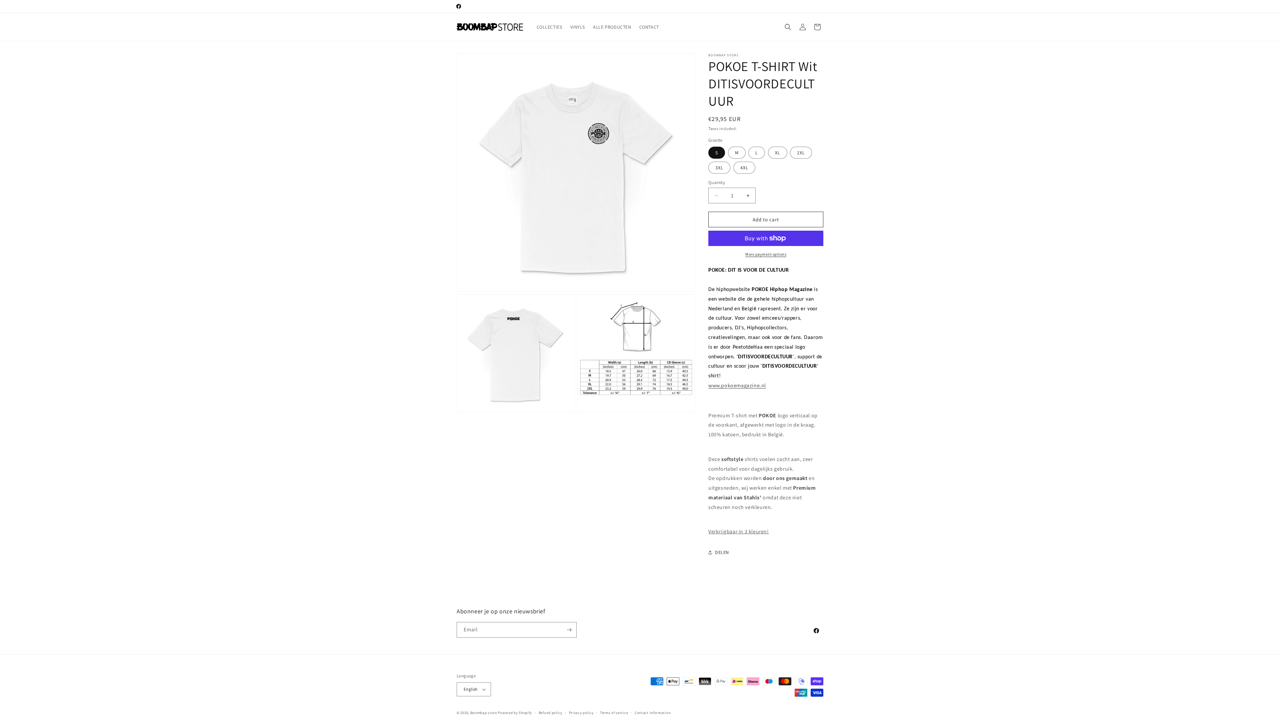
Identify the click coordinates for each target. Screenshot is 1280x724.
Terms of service (614, 712)
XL (777, 153)
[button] (788, 27)
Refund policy (550, 712)
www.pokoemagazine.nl (737, 385)
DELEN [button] (722, 552)
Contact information (653, 712)
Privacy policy (581, 712)
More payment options (765, 254)
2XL (801, 153)
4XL (744, 168)
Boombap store (483, 712)
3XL (719, 168)
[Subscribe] (569, 630)
